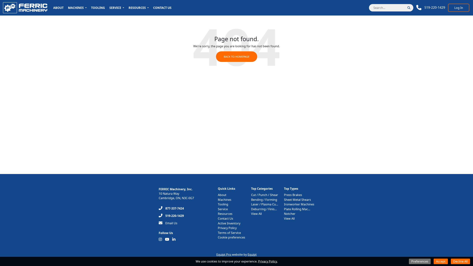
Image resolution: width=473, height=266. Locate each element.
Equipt (252, 255)
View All (256, 214)
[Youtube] (167, 239)
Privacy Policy (227, 228)
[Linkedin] (174, 239)
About (58, 8)
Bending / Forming (264, 200)
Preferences (419, 261)
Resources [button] (137, 8)
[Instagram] (160, 239)
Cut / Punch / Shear (264, 195)
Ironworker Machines (299, 204)
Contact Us (162, 8)
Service (115, 8)
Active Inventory (229, 223)
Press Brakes (293, 195)
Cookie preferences (231, 237)
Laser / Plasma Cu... (264, 204)
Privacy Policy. (268, 261)
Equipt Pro (224, 255)
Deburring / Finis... (264, 209)
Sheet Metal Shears (297, 200)
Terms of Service (229, 233)
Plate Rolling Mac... (297, 209)
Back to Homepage (236, 56)
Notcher (289, 214)
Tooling (98, 8)
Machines (76, 8)
